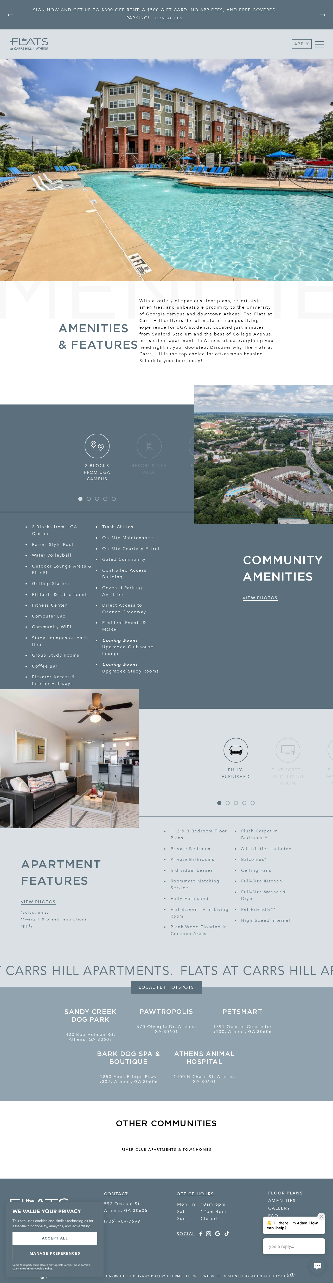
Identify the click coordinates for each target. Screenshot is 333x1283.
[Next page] (323, 15)
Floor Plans (285, 1193)
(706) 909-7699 (122, 1221)
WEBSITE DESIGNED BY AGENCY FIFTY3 (243, 1276)
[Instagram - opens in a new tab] (208, 1235)
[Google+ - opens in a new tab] (217, 1235)
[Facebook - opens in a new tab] (200, 1235)
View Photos (260, 598)
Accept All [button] (55, 1238)
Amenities (282, 1201)
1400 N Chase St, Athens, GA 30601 (204, 1079)
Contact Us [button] (169, 18)
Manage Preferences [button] (55, 1253)
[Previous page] (10, 15)
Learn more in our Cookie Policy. (32, 1268)
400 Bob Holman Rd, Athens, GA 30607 (90, 1037)
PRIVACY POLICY (149, 1276)
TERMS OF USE (184, 1276)
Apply (301, 44)
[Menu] (319, 44)
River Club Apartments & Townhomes (166, 1149)
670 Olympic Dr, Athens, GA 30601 (166, 1029)
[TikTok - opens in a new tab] (226, 1235)
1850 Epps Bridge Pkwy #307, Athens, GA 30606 (128, 1079)
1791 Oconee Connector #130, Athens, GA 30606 (242, 1029)
